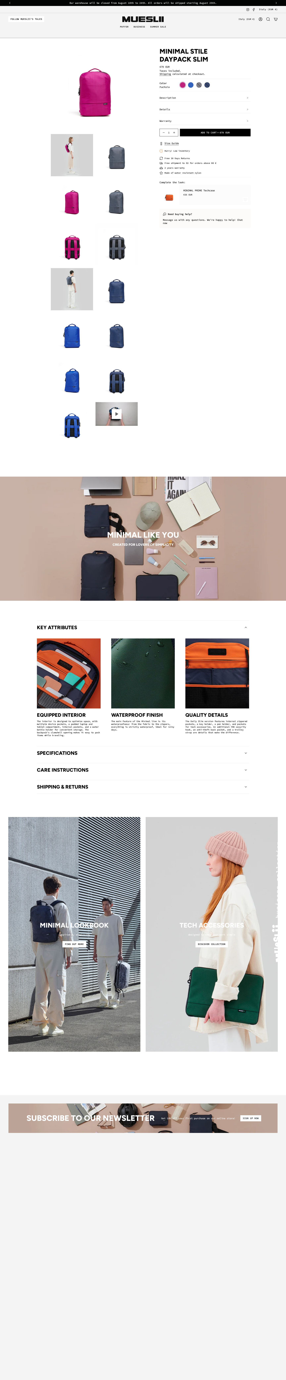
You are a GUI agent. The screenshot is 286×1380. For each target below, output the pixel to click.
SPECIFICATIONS (57, 753)
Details (165, 109)
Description (168, 97)
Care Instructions (63, 770)
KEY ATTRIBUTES (57, 627)
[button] (124, 27)
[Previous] (9, 2)
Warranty (165, 120)
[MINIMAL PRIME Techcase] (169, 195)
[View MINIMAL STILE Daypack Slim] (116, 414)
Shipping (165, 73)
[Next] (276, 2)
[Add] (245, 199)
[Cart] (276, 19)
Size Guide (172, 143)
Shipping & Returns (62, 787)
